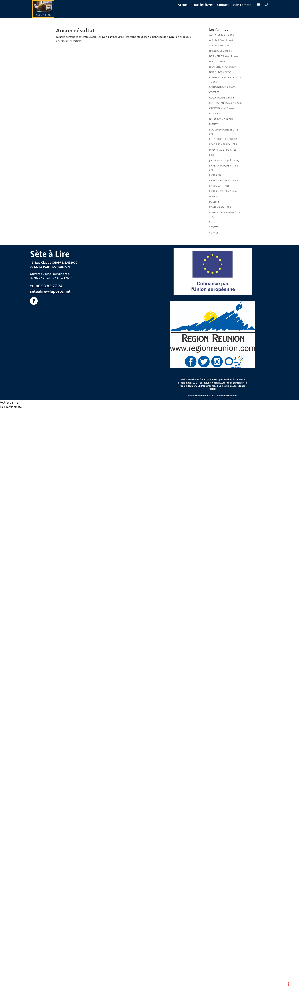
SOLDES (213, 221)
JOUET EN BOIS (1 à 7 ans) (224, 160)
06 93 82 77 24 (49, 286)
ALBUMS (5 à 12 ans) (221, 40)
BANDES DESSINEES (220, 50)
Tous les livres (202, 5)
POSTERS (214, 201)
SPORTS (213, 227)
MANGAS (214, 196)
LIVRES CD (215, 175)
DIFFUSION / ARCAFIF (221, 118)
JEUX (211, 155)
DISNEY (213, 124)
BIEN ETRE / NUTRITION (223, 66)
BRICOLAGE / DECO (220, 72)
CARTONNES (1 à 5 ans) (222, 86)
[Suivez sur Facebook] (34, 301)
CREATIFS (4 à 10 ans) (221, 108)
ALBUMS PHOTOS (219, 45)
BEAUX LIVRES (217, 61)
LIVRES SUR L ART (219, 185)
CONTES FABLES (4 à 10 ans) (225, 103)
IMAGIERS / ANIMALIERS (223, 144)
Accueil (183, 5)
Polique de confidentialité (201, 395)
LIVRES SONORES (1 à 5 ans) (225, 180)
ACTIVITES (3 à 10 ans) (221, 34)
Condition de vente (227, 395)
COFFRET (214, 92)
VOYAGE (214, 232)
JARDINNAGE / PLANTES (222, 149)
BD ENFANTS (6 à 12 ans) (223, 56)
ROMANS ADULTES (220, 207)
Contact (223, 5)
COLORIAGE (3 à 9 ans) (222, 97)
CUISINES (214, 113)
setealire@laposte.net (50, 291)
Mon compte (241, 5)
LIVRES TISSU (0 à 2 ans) (223, 191)
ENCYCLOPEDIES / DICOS (223, 139)
